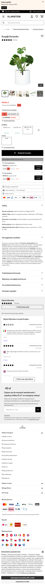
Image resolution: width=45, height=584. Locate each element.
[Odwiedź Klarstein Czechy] (7, 540)
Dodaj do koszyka (24, 153)
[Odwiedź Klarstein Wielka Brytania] (28, 535)
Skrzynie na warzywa (38, 29)
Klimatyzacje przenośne (9, 444)
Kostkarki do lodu (7, 459)
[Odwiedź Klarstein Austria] (7, 535)
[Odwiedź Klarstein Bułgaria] (28, 540)
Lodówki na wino (7, 436)
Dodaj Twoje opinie (23, 307)
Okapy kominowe (7, 451)
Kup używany (8, 173)
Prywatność (7, 415)
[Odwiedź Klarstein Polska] (15, 540)
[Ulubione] (36, 16)
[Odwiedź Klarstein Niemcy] (3, 535)
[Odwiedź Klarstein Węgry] (11, 540)
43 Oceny (15, 40)
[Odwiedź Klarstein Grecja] (24, 545)
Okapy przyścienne (7, 470)
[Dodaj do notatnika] (42, 36)
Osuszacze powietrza (8, 440)
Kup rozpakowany (9, 163)
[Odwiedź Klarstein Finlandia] (3, 545)
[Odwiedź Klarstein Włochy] (19, 535)
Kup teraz (4, 7)
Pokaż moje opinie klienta (25, 379)
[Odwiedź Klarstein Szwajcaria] (11, 535)
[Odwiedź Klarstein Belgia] (7, 545)
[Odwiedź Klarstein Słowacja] (3, 540)
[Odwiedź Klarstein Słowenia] (19, 545)
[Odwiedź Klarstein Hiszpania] (24, 535)
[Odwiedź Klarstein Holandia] (11, 545)
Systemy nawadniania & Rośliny (21, 29)
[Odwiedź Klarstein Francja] (15, 535)
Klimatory (4, 467)
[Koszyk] (41, 16)
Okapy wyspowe (6, 448)
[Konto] (32, 16)
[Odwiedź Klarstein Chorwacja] (19, 540)
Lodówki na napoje (7, 463)
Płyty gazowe (6, 478)
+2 (38, 130)
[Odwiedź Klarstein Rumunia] (24, 540)
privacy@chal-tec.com (33, 419)
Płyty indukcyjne (6, 474)
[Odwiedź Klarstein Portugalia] (15, 545)
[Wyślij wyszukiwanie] (3, 22)
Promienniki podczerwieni (9, 455)
